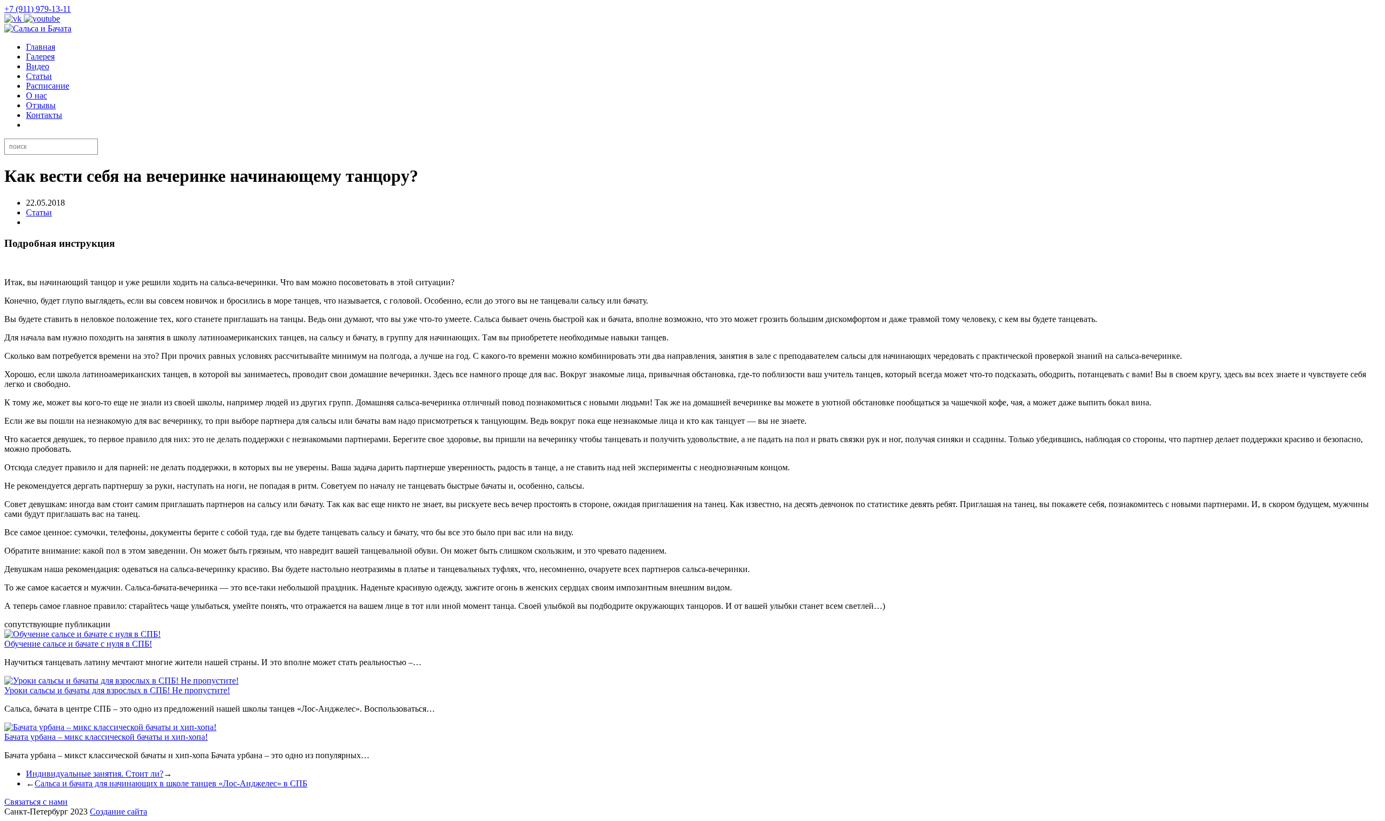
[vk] (14, 18)
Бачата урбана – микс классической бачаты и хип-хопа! (106, 736)
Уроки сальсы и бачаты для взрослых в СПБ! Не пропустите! (117, 690)
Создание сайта (118, 811)
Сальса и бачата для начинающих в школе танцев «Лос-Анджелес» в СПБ (171, 783)
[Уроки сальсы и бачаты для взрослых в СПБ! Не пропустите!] (121, 680)
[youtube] (42, 18)
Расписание (47, 85)
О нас (36, 95)
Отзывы (41, 105)
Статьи (39, 76)
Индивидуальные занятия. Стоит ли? (94, 773)
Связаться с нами (36, 801)
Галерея (40, 56)
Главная (40, 46)
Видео (37, 66)
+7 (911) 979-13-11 (37, 9)
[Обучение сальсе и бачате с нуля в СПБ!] (82, 634)
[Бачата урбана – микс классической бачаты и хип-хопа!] (110, 727)
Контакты (44, 115)
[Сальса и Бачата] (37, 28)
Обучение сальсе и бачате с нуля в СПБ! (78, 643)
